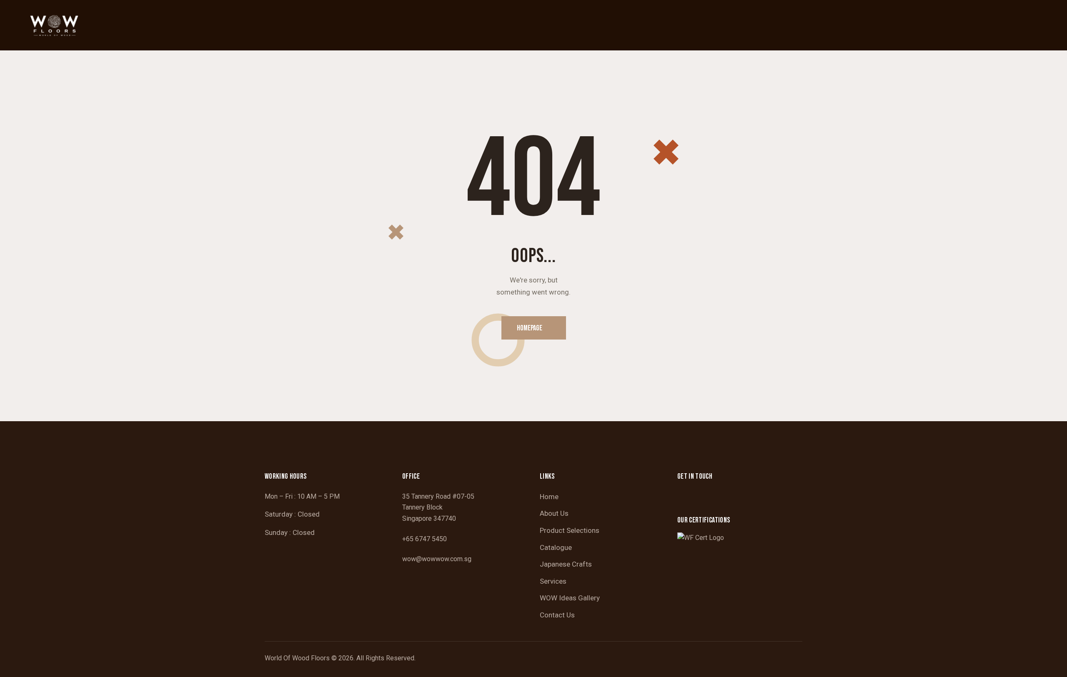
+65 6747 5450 (424, 539)
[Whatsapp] (708, 498)
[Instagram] (686, 498)
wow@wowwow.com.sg (436, 559)
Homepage (529, 328)
